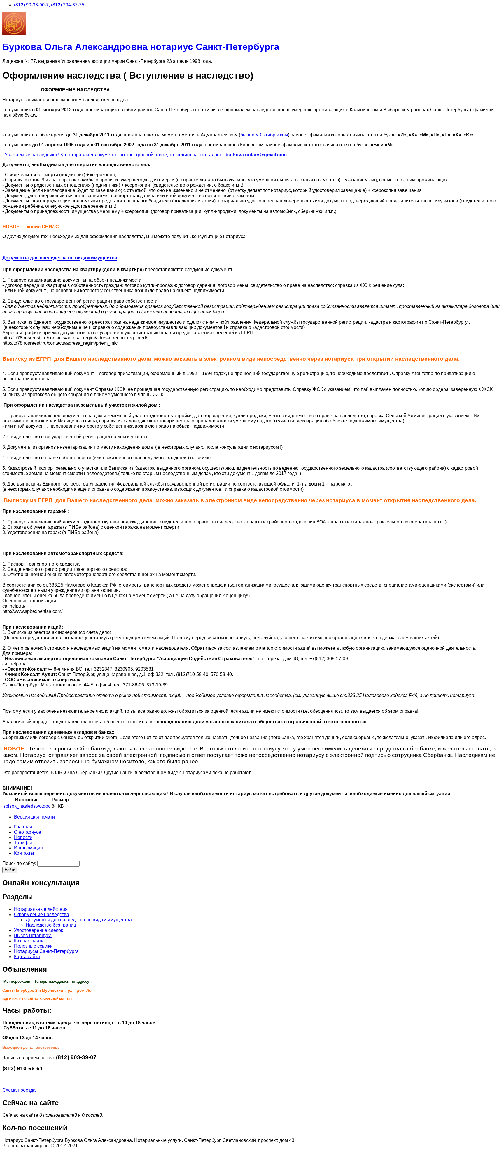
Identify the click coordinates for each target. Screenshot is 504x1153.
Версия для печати (34, 816)
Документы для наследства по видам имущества (79, 919)
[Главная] (14, 33)
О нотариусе (27, 832)
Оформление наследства (41, 914)
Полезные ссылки (33, 946)
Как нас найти (29, 940)
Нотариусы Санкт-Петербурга (46, 951)
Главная (23, 826)
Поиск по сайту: (19, 863)
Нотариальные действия (41, 909)
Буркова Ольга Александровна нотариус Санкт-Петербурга (140, 46)
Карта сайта (27, 956)
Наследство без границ (51, 925)
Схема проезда (19, 1090)
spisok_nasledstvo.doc (26, 806)
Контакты (24, 853)
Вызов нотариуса (33, 935)
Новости (23, 837)
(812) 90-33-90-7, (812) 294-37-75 (49, 4)
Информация (28, 847)
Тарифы (23, 842)
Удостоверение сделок (38, 930)
